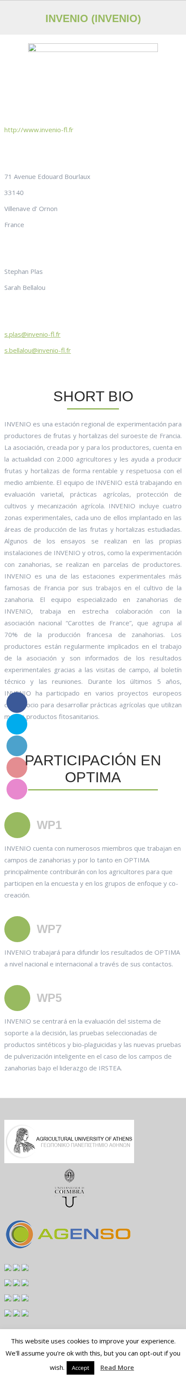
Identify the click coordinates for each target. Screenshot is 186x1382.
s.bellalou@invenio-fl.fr (37, 350)
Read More (117, 1367)
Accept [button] (80, 1368)
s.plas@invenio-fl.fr (32, 334)
